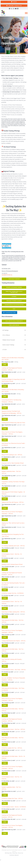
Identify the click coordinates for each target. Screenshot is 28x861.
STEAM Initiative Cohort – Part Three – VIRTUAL (14, 669)
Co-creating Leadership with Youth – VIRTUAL (13, 545)
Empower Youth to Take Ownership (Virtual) (13, 463)
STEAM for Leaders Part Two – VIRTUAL (12, 748)
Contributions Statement (14, 855)
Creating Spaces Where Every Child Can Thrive (13, 422)
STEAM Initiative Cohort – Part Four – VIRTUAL (13, 729)
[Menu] (26, 13)
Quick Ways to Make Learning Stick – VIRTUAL (13, 612)
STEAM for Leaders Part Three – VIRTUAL (12, 798)
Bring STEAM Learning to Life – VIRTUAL (12, 454)
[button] (10, 9)
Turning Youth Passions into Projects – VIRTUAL (14, 640)
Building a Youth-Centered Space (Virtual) (12, 564)
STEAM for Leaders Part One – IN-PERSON (12, 593)
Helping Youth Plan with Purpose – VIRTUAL (13, 502)
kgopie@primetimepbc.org (7, 274)
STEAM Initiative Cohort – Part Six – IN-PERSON (14, 806)
